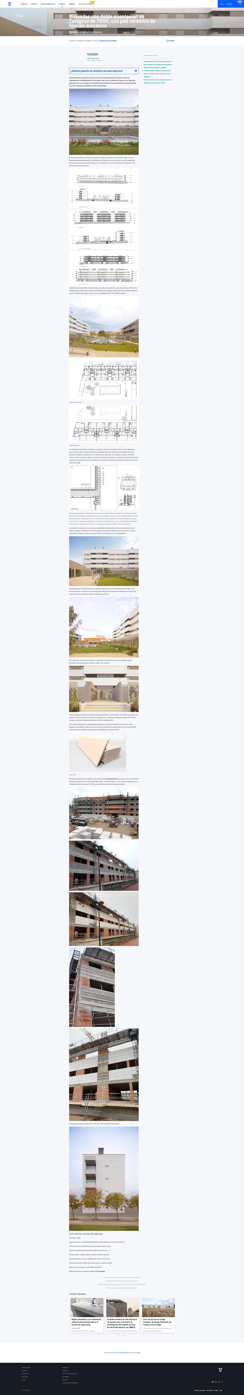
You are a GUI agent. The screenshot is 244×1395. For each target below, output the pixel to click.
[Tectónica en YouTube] (212, 1382)
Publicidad (25, 1377)
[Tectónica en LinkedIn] (215, 1382)
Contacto (25, 1370)
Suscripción (25, 1373)
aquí (138, 1353)
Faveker (92, 1271)
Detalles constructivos (48, 4)
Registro (229, 4)
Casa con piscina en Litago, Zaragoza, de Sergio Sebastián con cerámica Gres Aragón (157, 1322)
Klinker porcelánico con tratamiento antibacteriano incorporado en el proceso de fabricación (86, 1322)
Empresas (72, 4)
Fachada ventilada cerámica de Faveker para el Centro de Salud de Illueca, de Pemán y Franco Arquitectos (157, 74)
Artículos (34, 4)
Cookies (216, 1390)
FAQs (221, 1390)
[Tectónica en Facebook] (221, 1382)
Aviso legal (209, 1390)
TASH (78, 1238)
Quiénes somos (26, 1367)
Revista (24, 1380)
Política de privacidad (199, 1390)
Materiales (62, 4)
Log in (221, 4)
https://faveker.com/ (93, 58)
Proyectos (24, 4)
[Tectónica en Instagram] (218, 1382)
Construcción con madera (86, 4)
